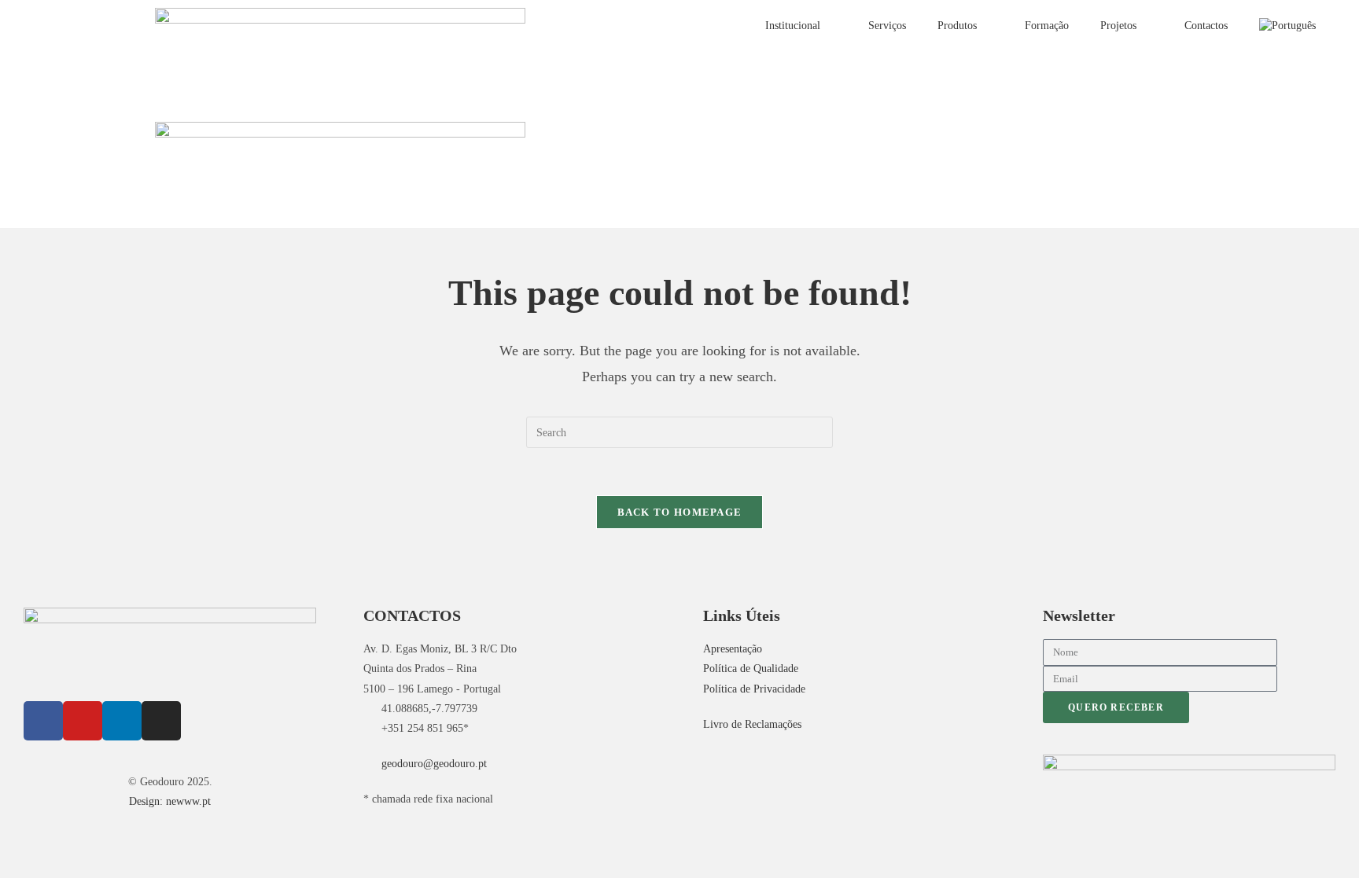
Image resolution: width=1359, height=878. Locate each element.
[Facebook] (43, 720)
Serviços (887, 25)
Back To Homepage (679, 512)
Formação (1047, 25)
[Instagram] (161, 720)
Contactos (1206, 25)
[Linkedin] (122, 720)
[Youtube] (82, 720)
